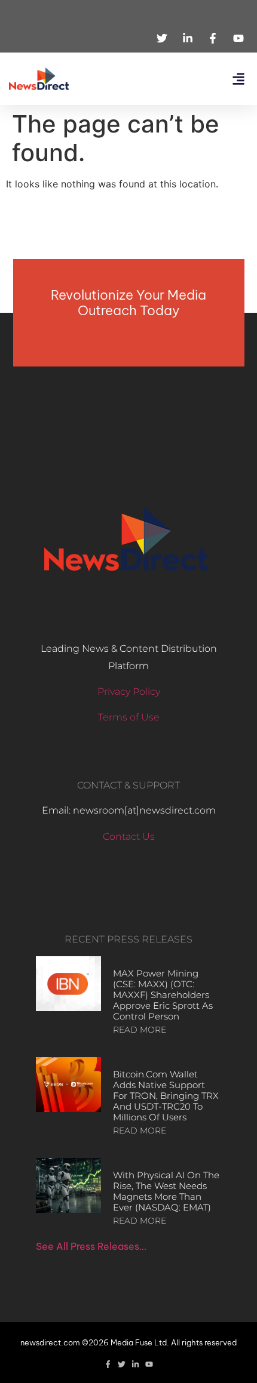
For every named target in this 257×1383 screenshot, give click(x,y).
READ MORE (139, 1029)
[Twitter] (122, 1364)
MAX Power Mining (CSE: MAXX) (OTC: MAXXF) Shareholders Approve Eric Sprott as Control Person (163, 995)
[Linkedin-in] (135, 1364)
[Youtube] (149, 1364)
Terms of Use (129, 717)
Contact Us (129, 836)
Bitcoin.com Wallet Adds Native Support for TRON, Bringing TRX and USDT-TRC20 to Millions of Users (166, 1095)
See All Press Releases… (91, 1246)
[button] (238, 79)
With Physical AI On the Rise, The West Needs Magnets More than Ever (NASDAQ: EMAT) (166, 1191)
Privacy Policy (128, 691)
